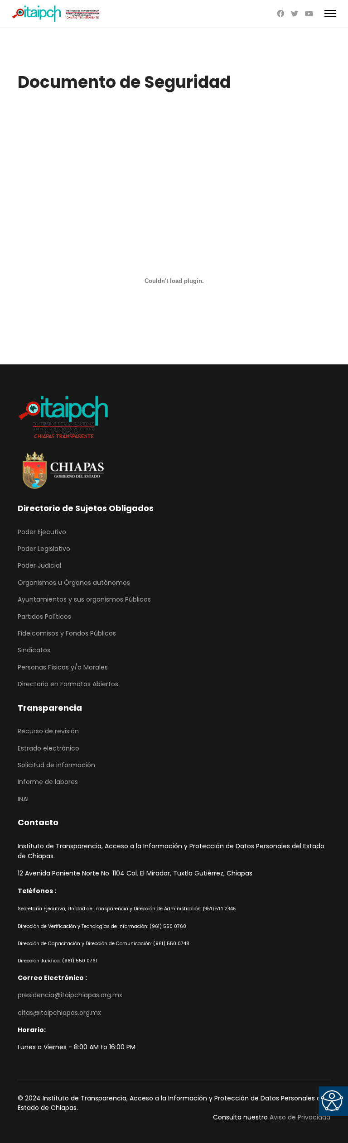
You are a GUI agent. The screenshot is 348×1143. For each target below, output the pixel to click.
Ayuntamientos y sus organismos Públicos (84, 599)
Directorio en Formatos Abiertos (68, 684)
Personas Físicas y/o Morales (63, 667)
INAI (23, 798)
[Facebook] (280, 14)
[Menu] (330, 13)
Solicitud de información (56, 765)
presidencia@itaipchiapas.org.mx (70, 995)
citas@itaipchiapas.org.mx (59, 1012)
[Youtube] (309, 14)
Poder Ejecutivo (42, 531)
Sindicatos (34, 650)
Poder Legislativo (44, 548)
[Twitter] (294, 14)
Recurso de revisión (48, 731)
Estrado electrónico (48, 748)
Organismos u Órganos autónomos (74, 582)
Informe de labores (48, 781)
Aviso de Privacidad (300, 1117)
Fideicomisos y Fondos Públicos (67, 633)
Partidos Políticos (44, 616)
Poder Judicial (39, 565)
